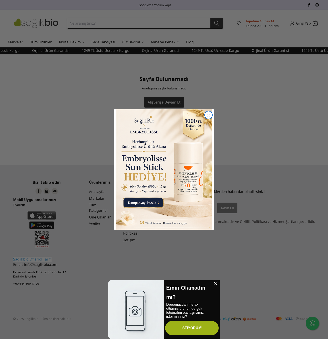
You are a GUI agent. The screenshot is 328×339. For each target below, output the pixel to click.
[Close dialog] (208, 115)
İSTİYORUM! (191, 328)
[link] (164, 169)
